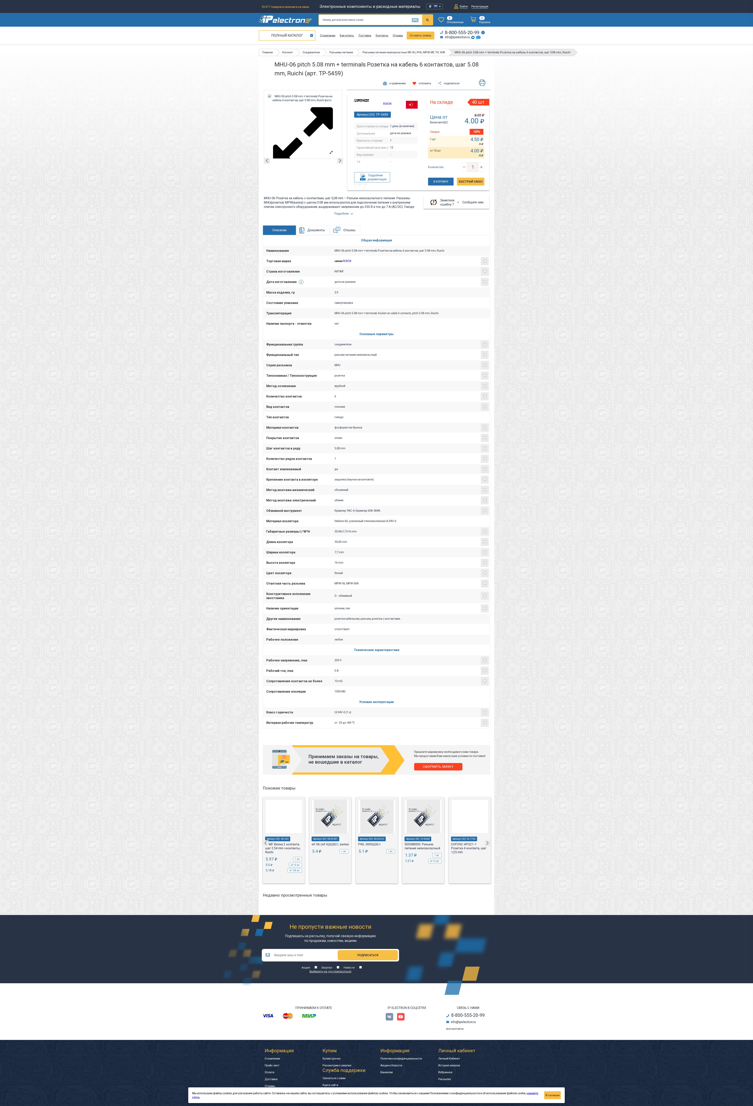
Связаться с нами (334, 1078)
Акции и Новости (391, 1065)
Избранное (445, 1072)
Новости (349, 967)
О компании (327, 35)
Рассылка (444, 1079)
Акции (306, 967)
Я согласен (552, 1095)
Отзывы (398, 35)
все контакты (455, 1028)
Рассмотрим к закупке (337, 1065)
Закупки (326, 967)
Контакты (382, 35)
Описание (279, 230)
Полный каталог (287, 35)
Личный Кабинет (449, 1058)
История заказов (449, 1065)
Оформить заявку (438, 767)
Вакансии (386, 1072)
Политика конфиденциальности (401, 1058)
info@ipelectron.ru (457, 37)
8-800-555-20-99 (462, 32)
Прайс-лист (272, 1065)
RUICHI (387, 103)
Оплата (269, 1072)
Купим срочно (332, 1058)
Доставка (364, 35)
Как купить (347, 35)
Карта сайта (330, 1085)
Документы (316, 230)
